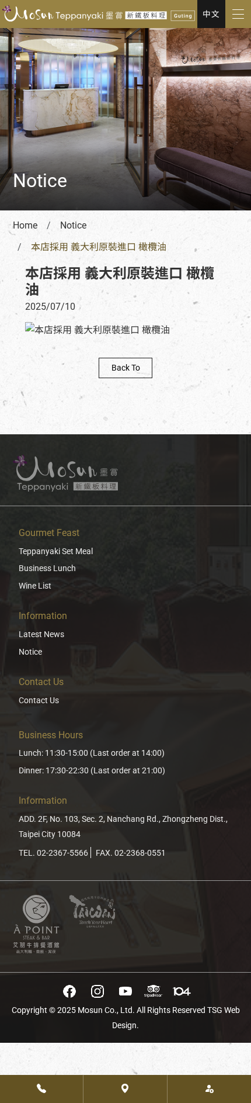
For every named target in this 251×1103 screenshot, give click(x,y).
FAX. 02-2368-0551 (131, 853)
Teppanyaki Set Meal (56, 551)
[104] (181, 991)
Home (25, 225)
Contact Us (39, 701)
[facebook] (69, 991)
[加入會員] (209, 1089)
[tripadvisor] (153, 991)
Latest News (41, 634)
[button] (211, 14)
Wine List (35, 586)
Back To (125, 368)
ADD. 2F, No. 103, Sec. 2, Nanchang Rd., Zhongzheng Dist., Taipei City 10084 (123, 826)
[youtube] (125, 991)
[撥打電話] (41, 1089)
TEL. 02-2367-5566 (53, 853)
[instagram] (97, 991)
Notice (30, 652)
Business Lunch (47, 568)
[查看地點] (125, 1089)
